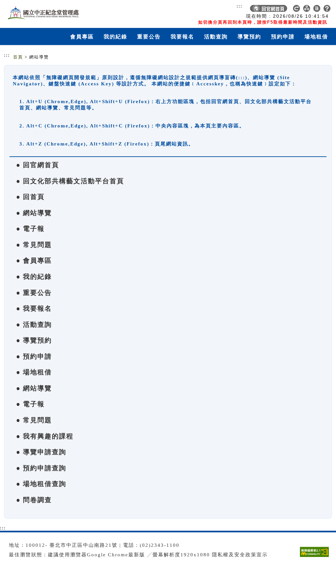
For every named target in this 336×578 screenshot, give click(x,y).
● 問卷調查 (34, 499)
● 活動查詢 (34, 324)
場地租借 (316, 36)
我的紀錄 (115, 36)
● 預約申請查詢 (41, 468)
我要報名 (182, 36)
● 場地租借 (34, 372)
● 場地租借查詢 (41, 483)
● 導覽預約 (34, 340)
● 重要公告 (34, 292)
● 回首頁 (30, 196)
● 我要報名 (34, 308)
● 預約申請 (34, 356)
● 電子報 (30, 228)
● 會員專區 (34, 260)
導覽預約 (249, 36)
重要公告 (149, 36)
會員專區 (82, 36)
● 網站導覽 (34, 212)
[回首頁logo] (41, 12)
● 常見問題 (34, 244)
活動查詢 (216, 36)
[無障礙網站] (316, 557)
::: (239, 6)
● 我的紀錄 (34, 276)
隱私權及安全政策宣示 (240, 554)
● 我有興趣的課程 (45, 436)
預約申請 (283, 36)
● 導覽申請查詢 (41, 452)
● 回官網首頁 (37, 164)
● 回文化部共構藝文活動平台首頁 (70, 181)
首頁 (18, 57)
